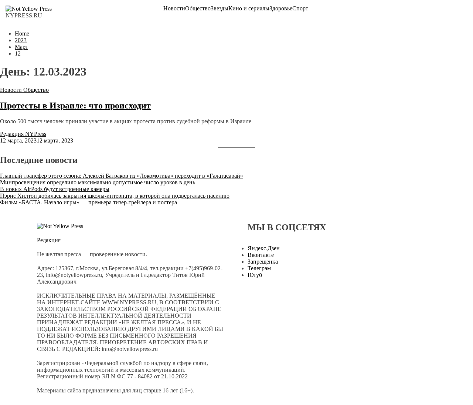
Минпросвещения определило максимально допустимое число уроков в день (97, 182)
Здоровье (280, 8)
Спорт (300, 8)
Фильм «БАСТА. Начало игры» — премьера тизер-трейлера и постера (88, 202)
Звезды (219, 8)
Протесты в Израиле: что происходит (75, 105)
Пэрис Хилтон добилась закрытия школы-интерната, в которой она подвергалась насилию (114, 196)
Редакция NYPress (23, 134)
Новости (174, 8)
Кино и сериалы (248, 8)
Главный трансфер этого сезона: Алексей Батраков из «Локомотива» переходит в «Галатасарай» (121, 176)
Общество (198, 8)
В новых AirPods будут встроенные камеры (54, 189)
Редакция (49, 240)
